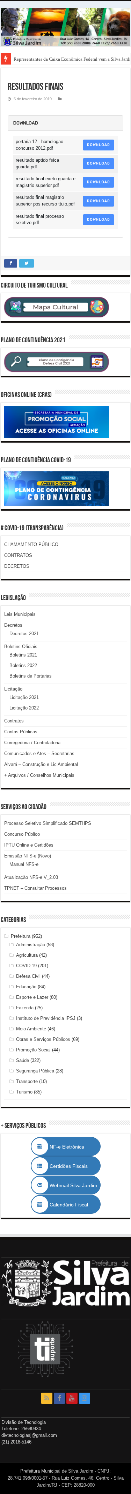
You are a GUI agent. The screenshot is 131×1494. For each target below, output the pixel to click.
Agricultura (27, 955)
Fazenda (25, 1007)
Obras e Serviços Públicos (43, 1039)
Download (98, 145)
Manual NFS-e (23, 864)
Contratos (14, 721)
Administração (30, 944)
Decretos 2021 (24, 633)
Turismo (24, 1092)
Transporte (27, 1081)
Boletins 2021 (23, 655)
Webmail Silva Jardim (72, 1185)
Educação (26, 986)
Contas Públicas (20, 731)
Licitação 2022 (24, 708)
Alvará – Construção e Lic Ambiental (41, 764)
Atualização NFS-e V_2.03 (31, 877)
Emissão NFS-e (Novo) (27, 856)
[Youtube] (72, 1398)
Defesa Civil (28, 976)
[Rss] (46, 1398)
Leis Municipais (20, 614)
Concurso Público (22, 834)
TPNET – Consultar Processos (35, 888)
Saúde (22, 1060)
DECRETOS (16, 566)
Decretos (13, 625)
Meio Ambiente (31, 1028)
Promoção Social (33, 1049)
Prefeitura (20, 936)
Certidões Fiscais (72, 1166)
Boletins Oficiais (20, 646)
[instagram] (84, 1398)
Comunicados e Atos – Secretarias (39, 753)
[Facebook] (59, 1398)
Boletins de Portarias (30, 676)
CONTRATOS (18, 555)
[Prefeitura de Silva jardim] (65, 27)
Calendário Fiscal (72, 1204)
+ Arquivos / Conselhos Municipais (39, 775)
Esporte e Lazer (32, 997)
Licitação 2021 (24, 697)
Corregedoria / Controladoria (32, 742)
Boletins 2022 (23, 665)
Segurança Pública (35, 1071)
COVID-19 (26, 965)
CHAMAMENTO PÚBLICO (31, 544)
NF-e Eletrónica (74, 1147)
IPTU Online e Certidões (28, 845)
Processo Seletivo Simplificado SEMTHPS (47, 823)
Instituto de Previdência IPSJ (45, 1018)
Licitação (13, 689)
